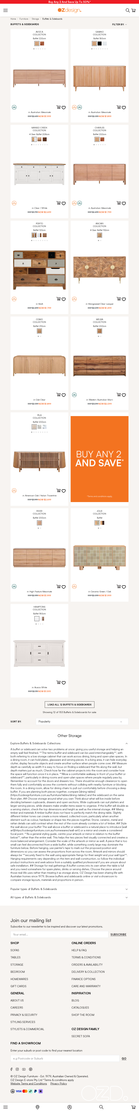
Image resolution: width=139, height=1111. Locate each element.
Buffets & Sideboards (52, 18)
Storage (35, 18)
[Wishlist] (66, 110)
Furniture (23, 18)
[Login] (71, 1106)
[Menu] (7, 1106)
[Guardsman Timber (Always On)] (99, 937)
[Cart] (133, 1106)
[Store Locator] (39, 1106)
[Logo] (69, 10)
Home (13, 18)
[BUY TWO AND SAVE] (99, 459)
